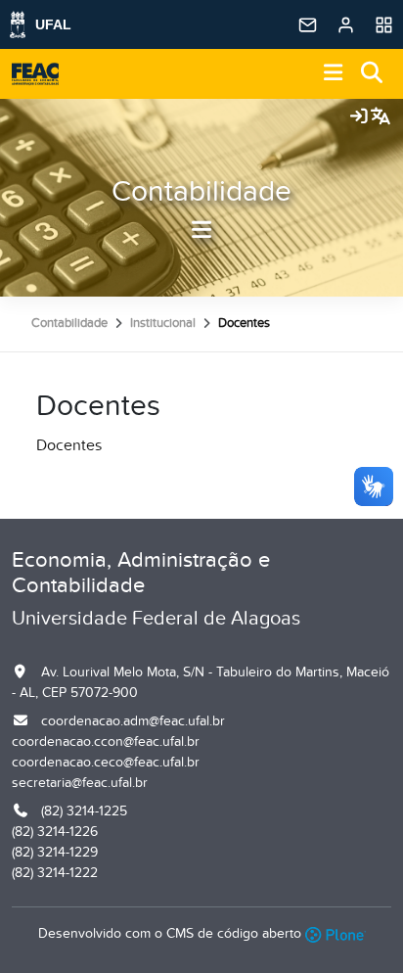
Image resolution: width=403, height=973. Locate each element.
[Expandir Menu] (333, 74)
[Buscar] (372, 74)
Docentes (69, 445)
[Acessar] (359, 117)
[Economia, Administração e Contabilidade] (35, 74)
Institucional (163, 323)
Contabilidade (201, 191)
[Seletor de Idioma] (380, 117)
